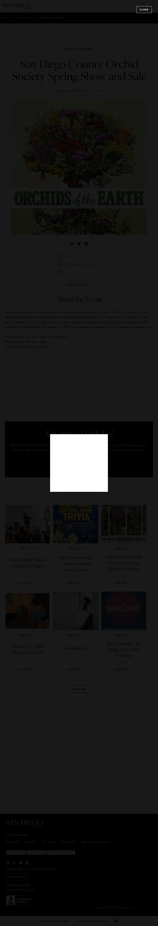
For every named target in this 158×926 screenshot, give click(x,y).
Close (144, 9)
